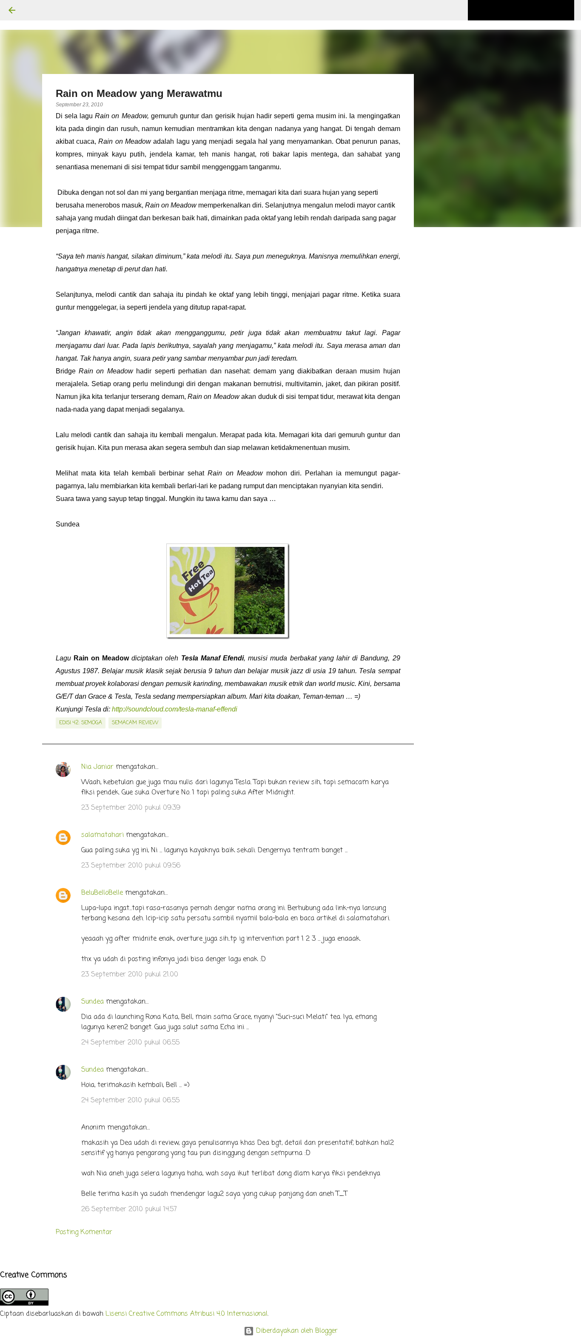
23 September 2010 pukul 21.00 (129, 975)
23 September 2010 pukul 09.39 (130, 808)
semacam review (135, 723)
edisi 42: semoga (80, 723)
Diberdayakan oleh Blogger (296, 1331)
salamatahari (102, 835)
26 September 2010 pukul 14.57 (129, 1209)
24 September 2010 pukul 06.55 (130, 1043)
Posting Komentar (84, 1232)
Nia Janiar (97, 767)
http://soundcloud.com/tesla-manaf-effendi (174, 709)
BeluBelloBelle (102, 893)
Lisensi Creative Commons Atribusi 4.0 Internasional (186, 1314)
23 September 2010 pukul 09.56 (130, 866)
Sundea (92, 1002)
